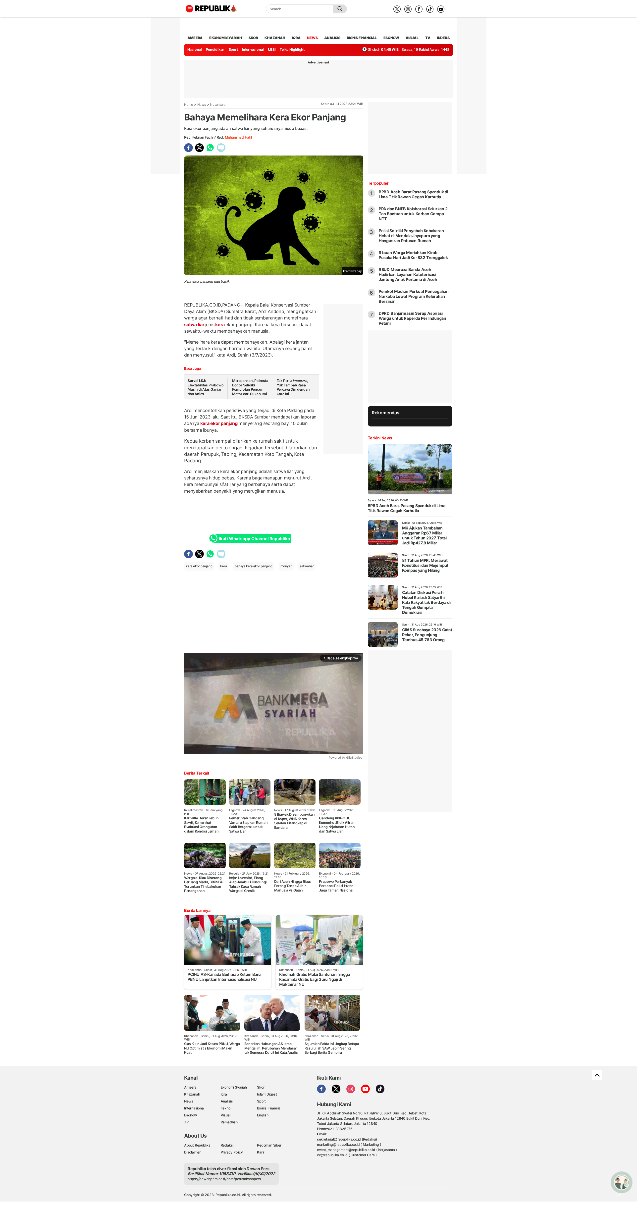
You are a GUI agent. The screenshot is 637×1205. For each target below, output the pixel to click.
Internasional (253, 49)
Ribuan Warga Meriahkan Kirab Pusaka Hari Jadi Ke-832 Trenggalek (413, 255)
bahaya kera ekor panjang (253, 566)
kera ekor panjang (219, 423)
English (262, 1115)
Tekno (225, 1108)
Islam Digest (267, 1094)
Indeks (443, 38)
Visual (225, 1115)
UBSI (272, 49)
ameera (195, 38)
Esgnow (190, 1115)
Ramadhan (229, 1122)
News (201, 104)
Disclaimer (192, 1152)
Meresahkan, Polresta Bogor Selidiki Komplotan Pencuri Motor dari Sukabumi (250, 387)
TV (427, 38)
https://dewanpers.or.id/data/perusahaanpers (224, 1179)
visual (412, 38)
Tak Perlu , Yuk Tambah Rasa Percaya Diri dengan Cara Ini (293, 387)
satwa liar (194, 324)
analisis (332, 38)
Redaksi (227, 1145)
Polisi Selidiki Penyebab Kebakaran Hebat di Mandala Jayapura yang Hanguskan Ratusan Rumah (411, 235)
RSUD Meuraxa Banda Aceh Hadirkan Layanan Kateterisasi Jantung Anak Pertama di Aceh (408, 274)
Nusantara (217, 104)
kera (220, 324)
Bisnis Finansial (362, 38)
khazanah (275, 38)
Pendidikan (215, 49)
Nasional (194, 49)
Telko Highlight (292, 49)
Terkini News (380, 437)
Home (188, 104)
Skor (260, 1087)
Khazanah (192, 1094)
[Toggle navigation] (189, 9)
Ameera (190, 1087)
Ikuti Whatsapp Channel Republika (254, 538)
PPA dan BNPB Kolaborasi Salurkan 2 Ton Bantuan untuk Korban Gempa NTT (413, 213)
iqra (296, 38)
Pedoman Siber (269, 1145)
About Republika (197, 1145)
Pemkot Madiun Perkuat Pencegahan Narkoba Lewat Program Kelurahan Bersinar (414, 296)
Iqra (224, 1094)
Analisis (227, 1101)
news (312, 38)
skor (253, 38)
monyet (286, 566)
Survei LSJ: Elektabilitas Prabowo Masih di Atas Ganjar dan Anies (206, 387)
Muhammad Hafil (238, 137)
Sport (233, 49)
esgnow (391, 38)
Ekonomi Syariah (225, 38)
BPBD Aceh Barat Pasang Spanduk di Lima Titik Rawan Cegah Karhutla (413, 194)
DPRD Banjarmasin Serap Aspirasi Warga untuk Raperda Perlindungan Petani (412, 318)
